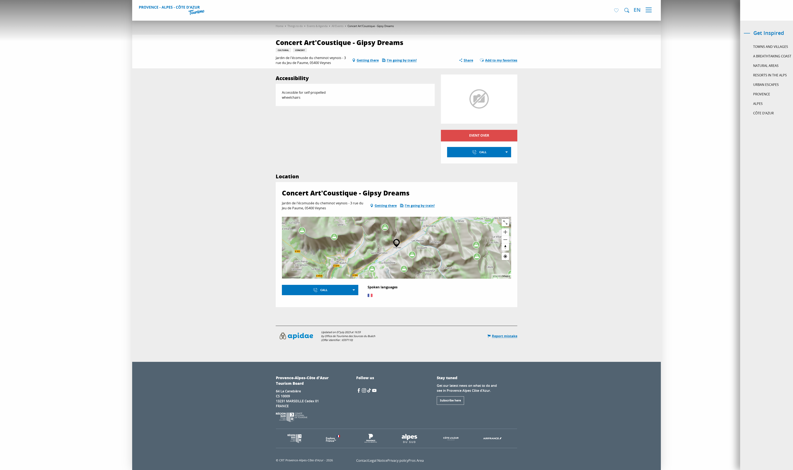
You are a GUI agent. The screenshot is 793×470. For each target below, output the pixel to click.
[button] (627, 10)
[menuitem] (172, 11)
